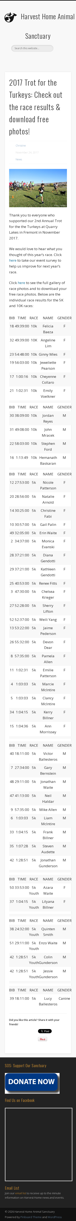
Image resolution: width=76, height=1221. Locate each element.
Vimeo (50, 58)
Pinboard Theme (31, 1217)
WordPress (55, 1217)
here (12, 260)
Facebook (24, 58)
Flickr (41, 58)
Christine (21, 145)
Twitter (33, 58)
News (19, 159)
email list (20, 1193)
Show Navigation (61, 37)
